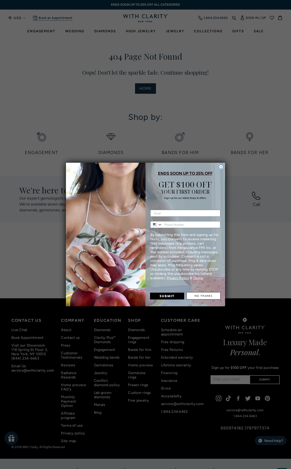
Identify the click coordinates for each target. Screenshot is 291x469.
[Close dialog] (221, 167)
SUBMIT (167, 296)
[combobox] (156, 224)
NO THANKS (204, 295)
